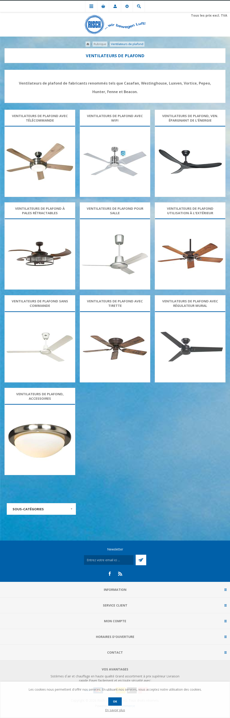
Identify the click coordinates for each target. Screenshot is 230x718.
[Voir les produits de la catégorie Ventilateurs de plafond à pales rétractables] (40, 254)
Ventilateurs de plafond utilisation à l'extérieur (190, 210)
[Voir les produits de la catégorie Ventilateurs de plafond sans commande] (40, 347)
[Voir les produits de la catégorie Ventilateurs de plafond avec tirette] (115, 347)
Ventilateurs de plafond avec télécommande (40, 117)
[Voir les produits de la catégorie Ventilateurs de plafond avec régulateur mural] (190, 347)
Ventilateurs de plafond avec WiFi (115, 117)
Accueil (88, 44)
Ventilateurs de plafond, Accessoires (40, 396)
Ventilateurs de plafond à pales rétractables (40, 210)
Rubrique (100, 44)
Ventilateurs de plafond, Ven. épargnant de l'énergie (190, 117)
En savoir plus (115, 710)
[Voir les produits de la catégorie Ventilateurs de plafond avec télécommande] (40, 162)
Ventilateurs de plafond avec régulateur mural (190, 303)
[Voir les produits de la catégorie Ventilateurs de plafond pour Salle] (115, 254)
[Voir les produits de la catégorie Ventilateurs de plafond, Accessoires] (40, 440)
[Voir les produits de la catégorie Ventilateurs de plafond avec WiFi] (115, 162)
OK (115, 701)
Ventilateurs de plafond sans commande (40, 303)
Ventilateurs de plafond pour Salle (115, 210)
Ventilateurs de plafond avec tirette (115, 303)
